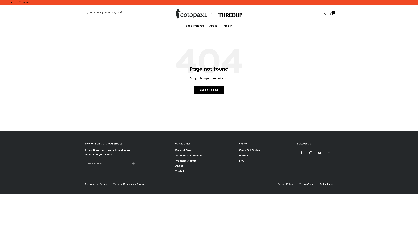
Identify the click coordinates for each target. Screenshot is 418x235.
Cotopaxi (24, 2)
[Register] (133, 163)
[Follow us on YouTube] (319, 152)
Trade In (227, 25)
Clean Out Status (249, 150)
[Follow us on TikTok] (328, 152)
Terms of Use (306, 184)
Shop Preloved (195, 25)
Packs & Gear (183, 150)
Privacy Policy (285, 184)
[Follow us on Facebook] (301, 152)
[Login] (324, 13)
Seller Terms (326, 184)
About (213, 25)
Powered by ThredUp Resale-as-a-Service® (122, 184)
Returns (244, 155)
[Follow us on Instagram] (310, 152)
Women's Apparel (186, 160)
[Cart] (331, 13)
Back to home (209, 90)
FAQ (241, 160)
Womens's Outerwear (188, 155)
